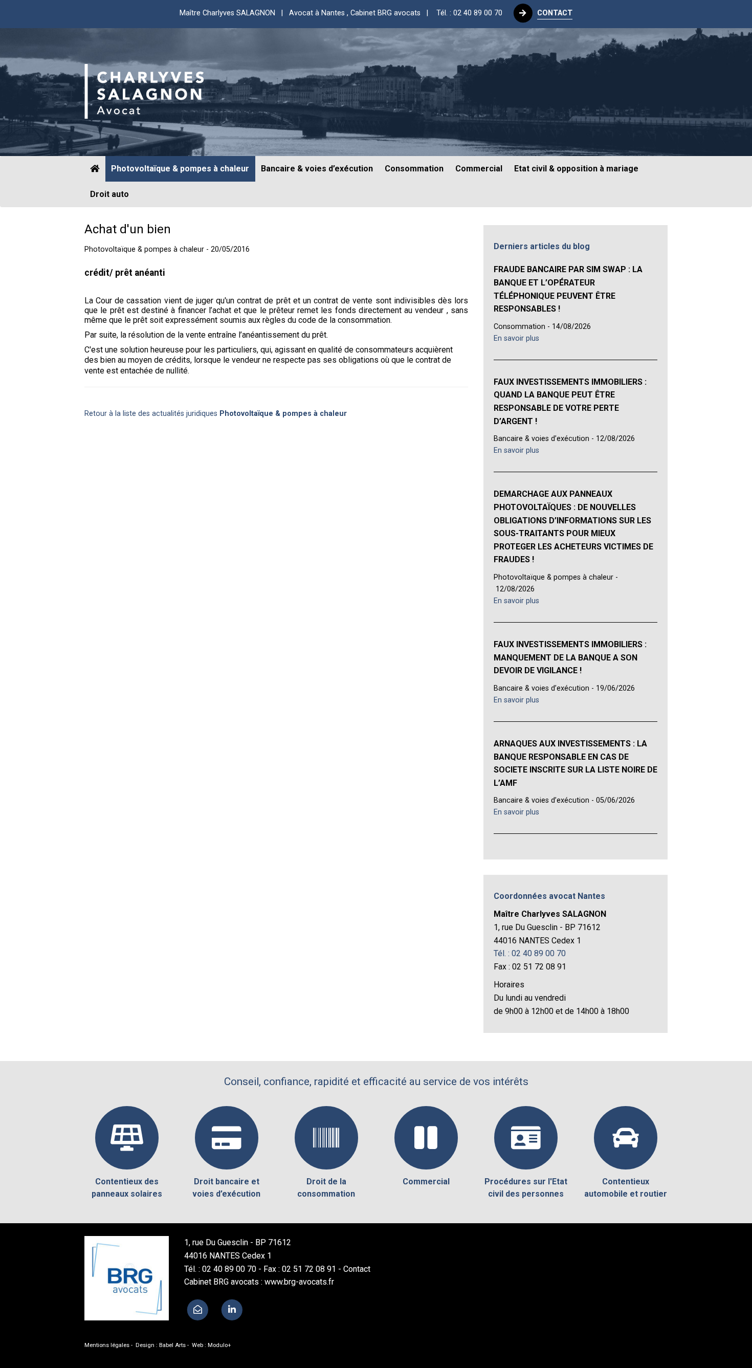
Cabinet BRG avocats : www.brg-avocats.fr (259, 1282)
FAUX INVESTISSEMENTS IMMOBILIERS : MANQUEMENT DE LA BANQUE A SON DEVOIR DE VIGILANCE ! (570, 657)
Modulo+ (219, 1345)
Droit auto (109, 194)
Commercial (478, 168)
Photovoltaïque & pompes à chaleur (180, 168)
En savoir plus (516, 338)
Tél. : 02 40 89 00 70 (469, 13)
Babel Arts (172, 1345)
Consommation (414, 168)
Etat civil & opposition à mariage (576, 168)
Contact (356, 1269)
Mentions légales (106, 1345)
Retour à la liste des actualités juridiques (215, 413)
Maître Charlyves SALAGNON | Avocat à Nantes (307, 13)
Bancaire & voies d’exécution (317, 168)
